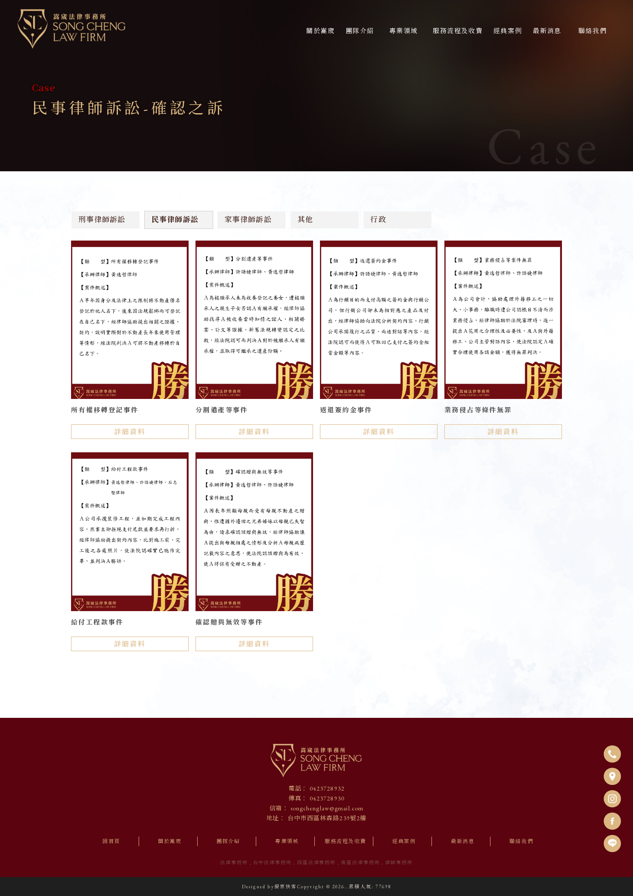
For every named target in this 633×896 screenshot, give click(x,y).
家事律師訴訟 (248, 219)
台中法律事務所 (272, 862)
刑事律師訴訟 (102, 219)
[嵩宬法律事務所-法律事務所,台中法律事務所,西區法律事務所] (72, 30)
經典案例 (404, 841)
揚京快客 (285, 887)
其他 (305, 219)
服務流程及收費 (345, 841)
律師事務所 (399, 862)
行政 (378, 219)
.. (346, 887)
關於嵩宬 (170, 841)
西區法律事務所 (316, 862)
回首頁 (111, 841)
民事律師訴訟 (175, 219)
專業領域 (287, 841)
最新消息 (463, 841)
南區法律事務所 (360, 862)
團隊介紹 (229, 841)
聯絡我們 (521, 841)
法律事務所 (234, 862)
